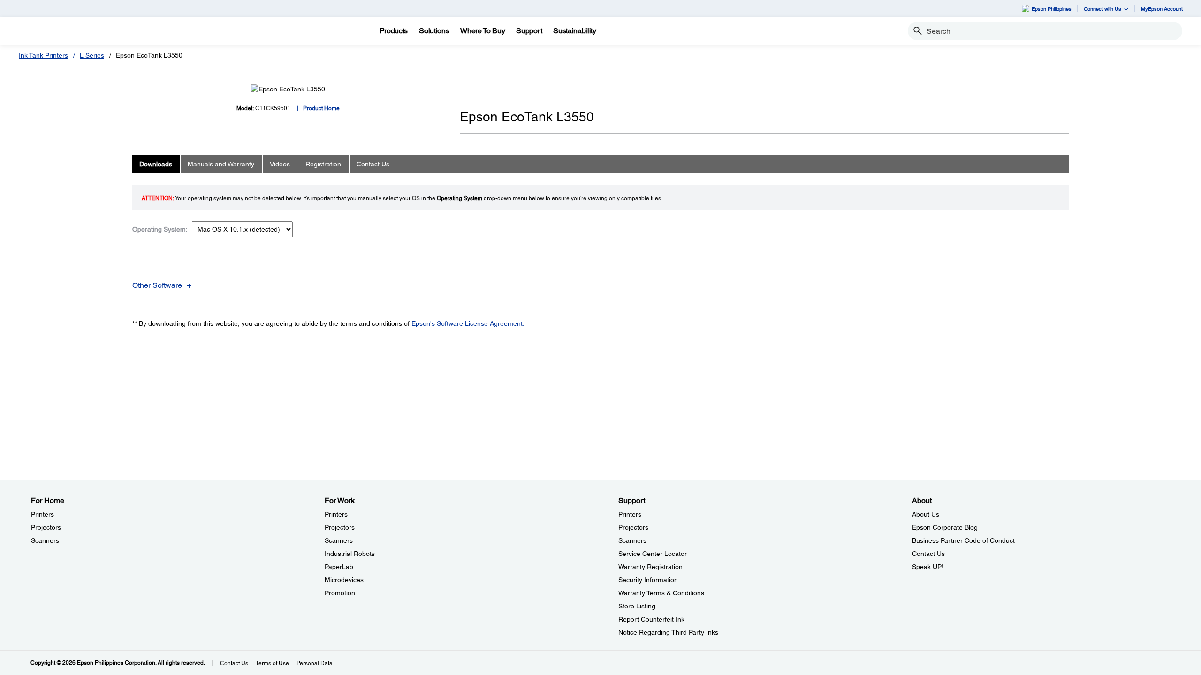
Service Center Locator (652, 553)
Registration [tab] (323, 164)
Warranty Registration (650, 566)
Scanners (45, 540)
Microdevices (344, 580)
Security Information (648, 580)
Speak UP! (927, 566)
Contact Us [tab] (373, 164)
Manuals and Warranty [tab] (221, 164)
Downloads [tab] (155, 164)
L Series (92, 55)
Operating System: (160, 229)
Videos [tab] (280, 164)
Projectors (46, 527)
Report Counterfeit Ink (651, 619)
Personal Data (314, 663)
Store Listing (636, 606)
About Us (925, 514)
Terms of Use (272, 663)
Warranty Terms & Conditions (661, 593)
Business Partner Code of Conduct (963, 540)
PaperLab (339, 566)
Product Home (321, 108)
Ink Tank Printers (43, 55)
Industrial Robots (350, 553)
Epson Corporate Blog (945, 527)
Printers (42, 514)
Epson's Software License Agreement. (467, 323)
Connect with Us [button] (1102, 9)
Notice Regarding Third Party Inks (668, 632)
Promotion (340, 593)
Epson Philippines (1052, 9)
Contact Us (928, 553)
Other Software (157, 285)
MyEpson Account (1162, 9)
